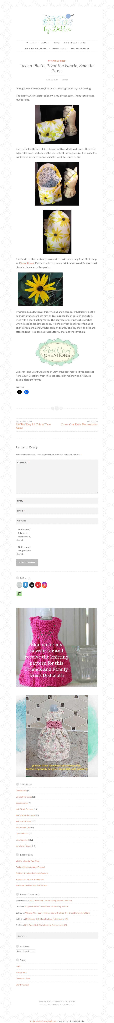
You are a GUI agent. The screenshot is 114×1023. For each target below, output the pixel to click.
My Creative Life (23, 827)
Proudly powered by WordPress (57, 1001)
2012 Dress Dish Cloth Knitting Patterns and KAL (50, 900)
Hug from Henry (80, 48)
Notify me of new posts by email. (24, 550)
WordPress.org (22, 985)
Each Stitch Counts (36, 48)
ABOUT (45, 43)
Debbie (65, 79)
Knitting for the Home (25, 815)
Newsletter (59, 48)
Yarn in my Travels (23, 846)
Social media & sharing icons (43, 1021)
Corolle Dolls (21, 790)
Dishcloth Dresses (24, 797)
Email (21, 511)
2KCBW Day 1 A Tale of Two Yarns (33, 425)
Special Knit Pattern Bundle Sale (30, 879)
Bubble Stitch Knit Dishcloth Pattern (32, 873)
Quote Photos (22, 833)
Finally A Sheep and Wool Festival (30, 867)
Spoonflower (27, 263)
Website (21, 521)
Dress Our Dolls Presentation (79, 423)
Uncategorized (57, 61)
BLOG (56, 43)
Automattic (67, 1004)
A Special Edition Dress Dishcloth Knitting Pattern (46, 906)
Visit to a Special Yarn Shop (27, 861)
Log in (18, 966)
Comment (23, 463)
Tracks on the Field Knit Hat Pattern (31, 885)
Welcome (31, 43)
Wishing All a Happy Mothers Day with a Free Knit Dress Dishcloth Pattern (57, 913)
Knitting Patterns (74, 43)
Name (20, 501)
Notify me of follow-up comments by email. (24, 534)
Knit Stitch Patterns (25, 809)
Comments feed (23, 978)
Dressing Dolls (22, 803)
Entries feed (21, 972)
